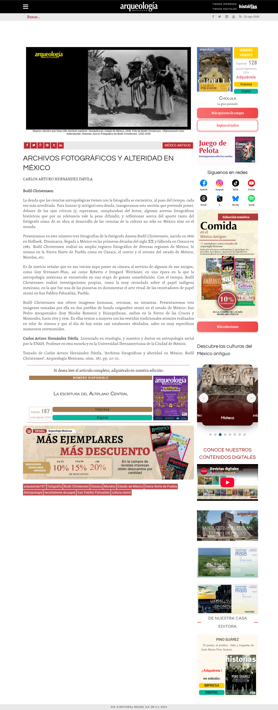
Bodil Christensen (76, 486)
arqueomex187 (34, 486)
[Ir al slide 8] (244, 434)
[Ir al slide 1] (210, 434)
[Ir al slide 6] (235, 434)
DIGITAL (211, 692)
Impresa (102, 409)
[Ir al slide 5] (230, 434)
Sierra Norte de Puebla (161, 486)
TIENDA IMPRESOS (224, 5)
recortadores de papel (59, 492)
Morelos (110, 486)
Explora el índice (228, 125)
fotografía (54, 486)
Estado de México (130, 486)
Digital (102, 417)
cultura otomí (121, 492)
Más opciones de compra (227, 113)
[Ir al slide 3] (220, 434)
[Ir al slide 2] (215, 434)
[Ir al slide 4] (225, 434)
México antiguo (178, 145)
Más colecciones (227, 327)
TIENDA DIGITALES (224, 9)
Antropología (33, 492)
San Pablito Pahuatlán (93, 492)
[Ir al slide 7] (240, 434)
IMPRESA (211, 685)
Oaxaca (96, 486)
